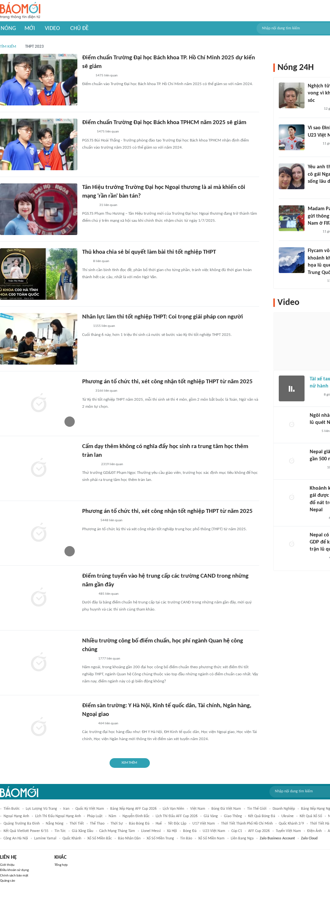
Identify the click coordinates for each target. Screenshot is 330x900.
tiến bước (12, 809)
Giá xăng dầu (82, 831)
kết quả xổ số (311, 816)
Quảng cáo (7, 881)
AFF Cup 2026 (259, 831)
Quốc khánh (72, 838)
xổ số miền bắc (99, 838)
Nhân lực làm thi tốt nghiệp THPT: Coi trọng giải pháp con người (162, 317)
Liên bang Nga (242, 838)
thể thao (97, 824)
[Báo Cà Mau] (89, 521)
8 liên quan (101, 261)
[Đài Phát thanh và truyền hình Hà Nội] (316, 468)
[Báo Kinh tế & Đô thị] (88, 724)
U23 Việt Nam (214, 831)
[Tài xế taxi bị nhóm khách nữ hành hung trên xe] (292, 388)
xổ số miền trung (160, 838)
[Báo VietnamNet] (87, 132)
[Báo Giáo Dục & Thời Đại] (85, 262)
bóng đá (190, 831)
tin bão (186, 838)
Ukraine (287, 816)
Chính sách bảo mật (14, 875)
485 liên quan (109, 594)
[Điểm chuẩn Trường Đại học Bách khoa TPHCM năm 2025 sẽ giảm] (38, 144)
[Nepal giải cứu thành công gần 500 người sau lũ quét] (292, 461)
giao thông (233, 816)
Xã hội (172, 831)
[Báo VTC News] (89, 464)
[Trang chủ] (20, 11)
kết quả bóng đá (261, 816)
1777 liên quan (109, 658)
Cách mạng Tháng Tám (117, 831)
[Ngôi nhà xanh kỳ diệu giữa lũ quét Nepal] (292, 425)
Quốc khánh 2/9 (291, 824)
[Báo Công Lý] (315, 395)
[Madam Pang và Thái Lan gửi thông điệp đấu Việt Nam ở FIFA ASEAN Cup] (292, 218)
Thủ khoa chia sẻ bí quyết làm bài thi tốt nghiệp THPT (149, 252)
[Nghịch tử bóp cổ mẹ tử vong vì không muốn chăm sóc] (292, 95)
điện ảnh (314, 831)
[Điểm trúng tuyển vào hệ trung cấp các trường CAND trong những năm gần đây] (38, 598)
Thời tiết (77, 824)
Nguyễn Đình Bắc (136, 816)
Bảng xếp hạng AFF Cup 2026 (133, 809)
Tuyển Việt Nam (288, 831)
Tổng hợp (61, 865)
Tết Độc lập (177, 824)
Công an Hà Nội (16, 838)
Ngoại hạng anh (16, 816)
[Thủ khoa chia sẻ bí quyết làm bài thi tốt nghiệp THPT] (38, 274)
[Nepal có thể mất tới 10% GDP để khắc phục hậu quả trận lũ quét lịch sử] (292, 544)
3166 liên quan (106, 391)
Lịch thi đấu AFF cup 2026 (177, 816)
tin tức (60, 831)
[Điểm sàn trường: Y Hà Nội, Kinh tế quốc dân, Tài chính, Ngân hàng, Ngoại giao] (38, 727)
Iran (66, 809)
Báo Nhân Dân (129, 838)
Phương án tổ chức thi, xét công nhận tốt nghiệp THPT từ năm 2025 (167, 382)
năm (112, 816)
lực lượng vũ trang (41, 809)
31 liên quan (108, 205)
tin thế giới (257, 809)
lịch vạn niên (173, 809)
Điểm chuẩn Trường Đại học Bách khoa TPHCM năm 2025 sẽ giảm (164, 123)
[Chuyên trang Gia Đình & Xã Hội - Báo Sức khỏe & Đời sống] (88, 594)
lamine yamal (45, 838)
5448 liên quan (111, 520)
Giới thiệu (7, 865)
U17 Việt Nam (203, 824)
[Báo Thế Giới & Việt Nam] (87, 76)
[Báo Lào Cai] (87, 391)
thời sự (117, 824)
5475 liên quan (107, 75)
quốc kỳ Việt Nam (89, 809)
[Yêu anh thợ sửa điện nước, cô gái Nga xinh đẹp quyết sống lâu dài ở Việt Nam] (292, 176)
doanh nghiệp (284, 809)
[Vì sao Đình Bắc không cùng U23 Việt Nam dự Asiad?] (292, 137)
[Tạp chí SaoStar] (88, 205)
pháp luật (94, 816)
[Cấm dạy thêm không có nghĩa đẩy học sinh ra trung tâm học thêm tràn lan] (38, 468)
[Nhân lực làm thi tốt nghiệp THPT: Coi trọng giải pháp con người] (38, 339)
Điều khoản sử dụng (14, 870)
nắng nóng (54, 824)
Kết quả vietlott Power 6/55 (26, 831)
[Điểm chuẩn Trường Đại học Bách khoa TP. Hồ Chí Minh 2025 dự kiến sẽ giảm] (38, 79)
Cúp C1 (236, 831)
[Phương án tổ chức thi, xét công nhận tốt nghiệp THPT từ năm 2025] (38, 403)
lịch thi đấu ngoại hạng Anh (58, 816)
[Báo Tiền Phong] (88, 659)
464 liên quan (108, 723)
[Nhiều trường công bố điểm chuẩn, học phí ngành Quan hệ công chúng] (38, 663)
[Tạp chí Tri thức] (314, 431)
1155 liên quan (104, 326)
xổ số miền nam (211, 838)
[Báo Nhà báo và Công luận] (315, 281)
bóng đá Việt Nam (226, 809)
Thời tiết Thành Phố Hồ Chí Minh (247, 824)
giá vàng (211, 816)
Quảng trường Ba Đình (22, 824)
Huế (159, 824)
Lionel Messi (151, 831)
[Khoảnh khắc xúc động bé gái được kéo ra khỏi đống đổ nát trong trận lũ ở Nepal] (292, 498)
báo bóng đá (139, 824)
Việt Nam (197, 809)
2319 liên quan (112, 464)
